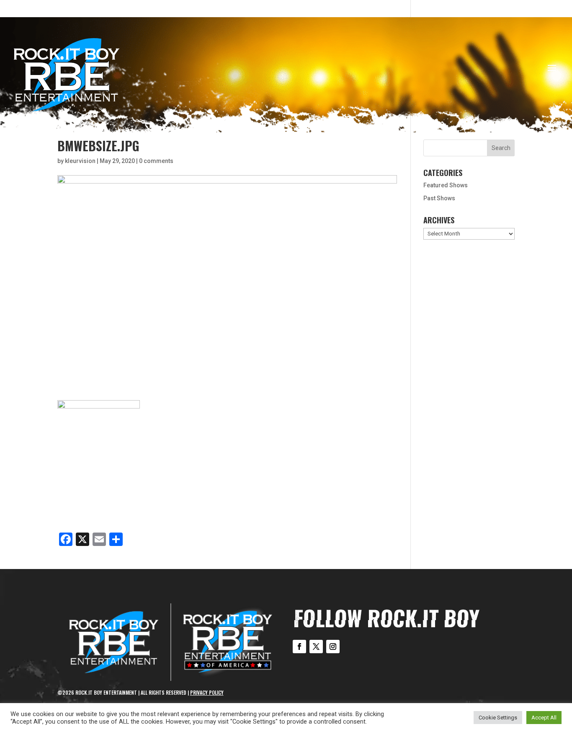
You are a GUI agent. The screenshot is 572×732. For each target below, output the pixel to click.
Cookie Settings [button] (498, 717)
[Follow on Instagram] (333, 646)
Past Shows (439, 198)
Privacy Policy (207, 692)
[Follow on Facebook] (299, 646)
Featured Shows (445, 185)
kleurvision (80, 161)
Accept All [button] (544, 717)
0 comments (156, 161)
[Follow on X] (316, 646)
